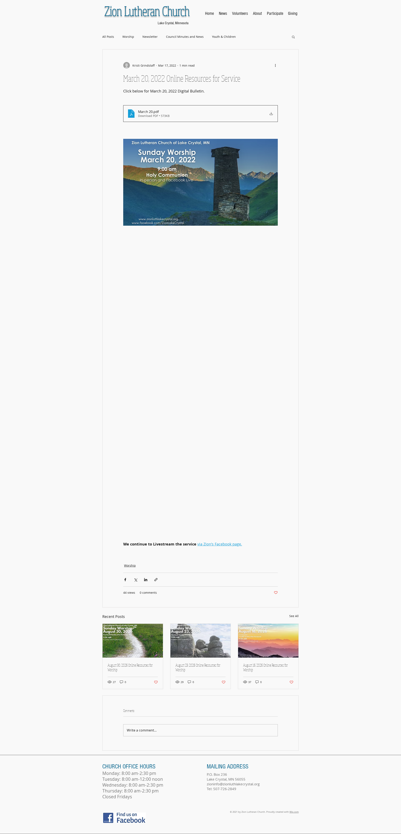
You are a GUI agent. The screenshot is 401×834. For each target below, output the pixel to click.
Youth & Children (224, 37)
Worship (128, 37)
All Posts (108, 37)
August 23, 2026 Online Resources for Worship (197, 667)
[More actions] (275, 65)
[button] (293, 36)
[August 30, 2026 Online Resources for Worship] (133, 641)
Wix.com (294, 811)
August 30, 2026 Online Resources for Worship (130, 667)
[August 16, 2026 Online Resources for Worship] (268, 641)
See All (294, 616)
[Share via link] (156, 580)
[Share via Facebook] (125, 580)
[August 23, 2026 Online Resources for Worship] (200, 641)
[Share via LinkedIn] (146, 580)
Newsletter (150, 37)
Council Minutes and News (185, 37)
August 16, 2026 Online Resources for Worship (265, 667)
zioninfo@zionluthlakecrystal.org (233, 784)
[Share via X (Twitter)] (135, 580)
